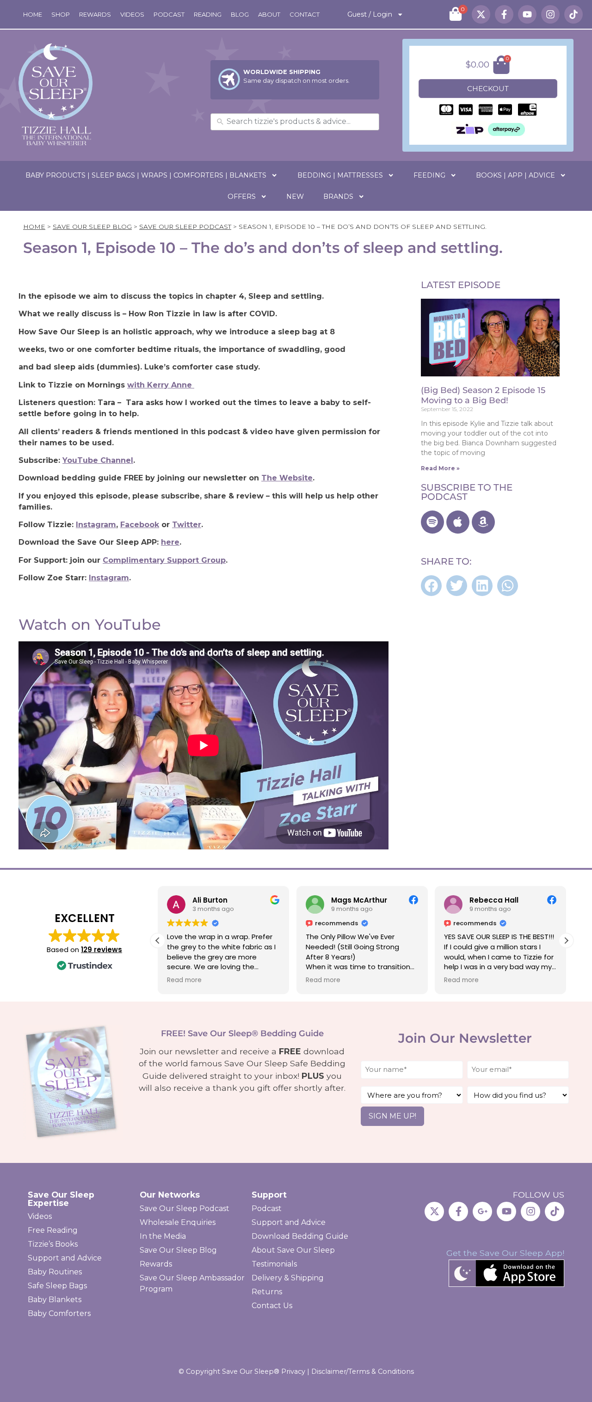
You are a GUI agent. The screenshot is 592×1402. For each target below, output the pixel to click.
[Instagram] (550, 14)
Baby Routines (55, 1271)
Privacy (293, 1371)
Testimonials (274, 1264)
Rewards (95, 14)
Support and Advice (65, 1258)
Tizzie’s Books (53, 1244)
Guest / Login (369, 14)
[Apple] (457, 522)
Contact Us (272, 1305)
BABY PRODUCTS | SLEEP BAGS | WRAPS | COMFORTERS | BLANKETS (145, 175)
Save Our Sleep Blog (92, 226)
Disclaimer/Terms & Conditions (362, 1371)
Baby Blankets (54, 1299)
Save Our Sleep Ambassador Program (192, 1283)
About (269, 14)
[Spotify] (432, 522)
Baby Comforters (59, 1313)
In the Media (163, 1236)
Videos (132, 14)
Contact (305, 14)
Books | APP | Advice (515, 175)
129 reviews (101, 949)
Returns (267, 1291)
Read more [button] (184, 980)
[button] (431, 585)
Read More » (440, 468)
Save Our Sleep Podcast (185, 226)
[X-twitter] (481, 14)
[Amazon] (483, 522)
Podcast (169, 14)
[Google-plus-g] (482, 1211)
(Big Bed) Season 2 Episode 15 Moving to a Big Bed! (483, 395)
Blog (240, 14)
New (295, 196)
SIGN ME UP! (392, 1116)
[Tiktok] (573, 14)
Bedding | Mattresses (340, 175)
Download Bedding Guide (300, 1236)
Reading (208, 14)
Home (32, 14)
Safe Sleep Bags (57, 1285)
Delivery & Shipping (288, 1277)
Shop (60, 14)
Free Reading (53, 1230)
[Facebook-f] (504, 14)
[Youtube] (527, 14)
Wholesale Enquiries (178, 1222)
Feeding (429, 175)
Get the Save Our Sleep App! (505, 1253)
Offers (242, 196)
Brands (338, 196)
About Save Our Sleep (293, 1250)
